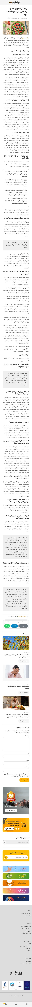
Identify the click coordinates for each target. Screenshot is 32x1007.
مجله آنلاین (28, 948)
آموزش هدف (28, 931)
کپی (23, 626)
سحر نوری (17, 18)
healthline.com (22, 617)
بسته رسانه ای (28, 916)
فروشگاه (29, 951)
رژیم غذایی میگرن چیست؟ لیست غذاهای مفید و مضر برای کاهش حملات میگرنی (17, 716)
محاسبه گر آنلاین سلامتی (25, 946)
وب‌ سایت (26, 767)
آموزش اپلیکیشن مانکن (26, 926)
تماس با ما (28, 961)
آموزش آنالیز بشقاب (26, 933)
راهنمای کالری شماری (26, 928)
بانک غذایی (28, 944)
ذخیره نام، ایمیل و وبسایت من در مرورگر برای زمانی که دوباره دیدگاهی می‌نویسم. (16, 775)
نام (28, 753)
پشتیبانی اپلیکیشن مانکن (25, 963)
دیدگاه (27, 736)
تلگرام (14, 626)
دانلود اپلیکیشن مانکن (26, 913)
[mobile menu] (29, 2)
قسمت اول (25, 38)
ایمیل (27, 760)
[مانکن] (15, 2)
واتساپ (7, 626)
